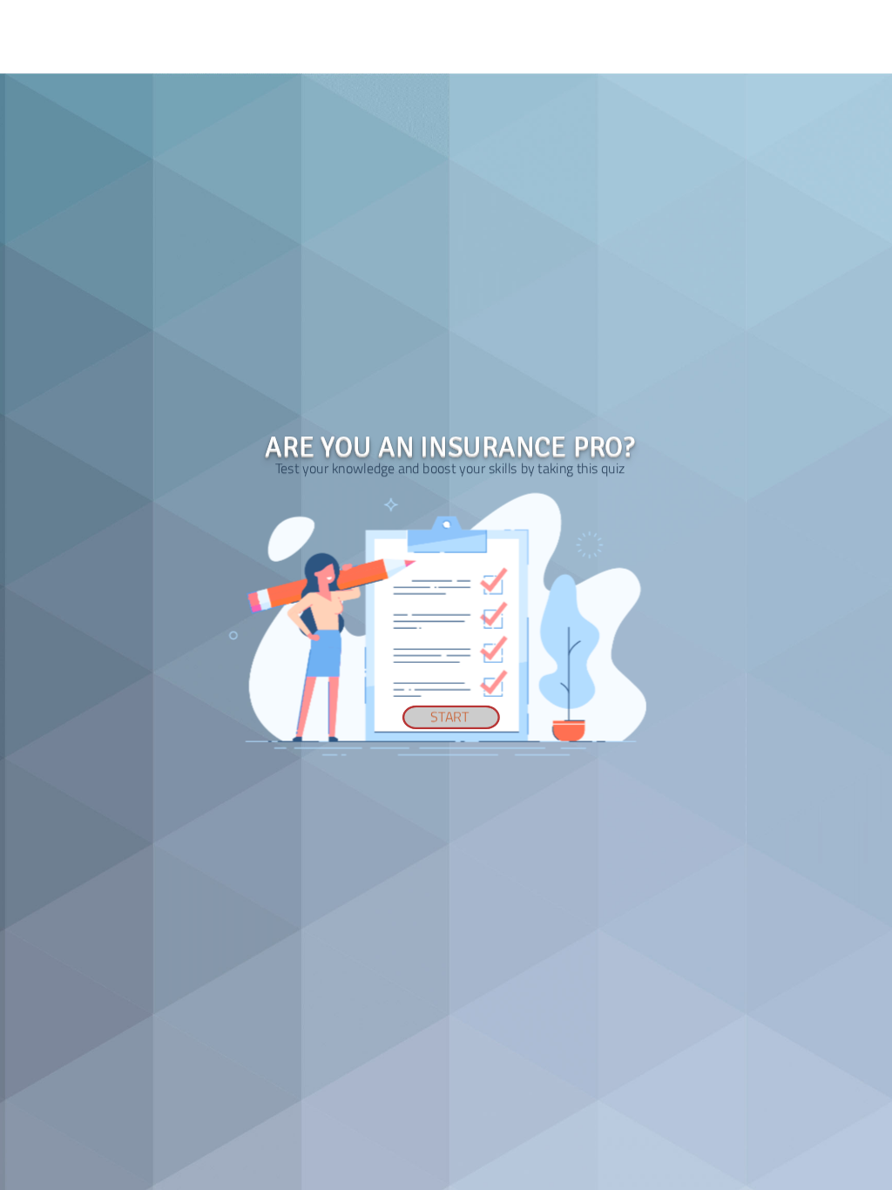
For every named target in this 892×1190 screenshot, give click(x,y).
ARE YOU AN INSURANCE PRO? (449, 446)
